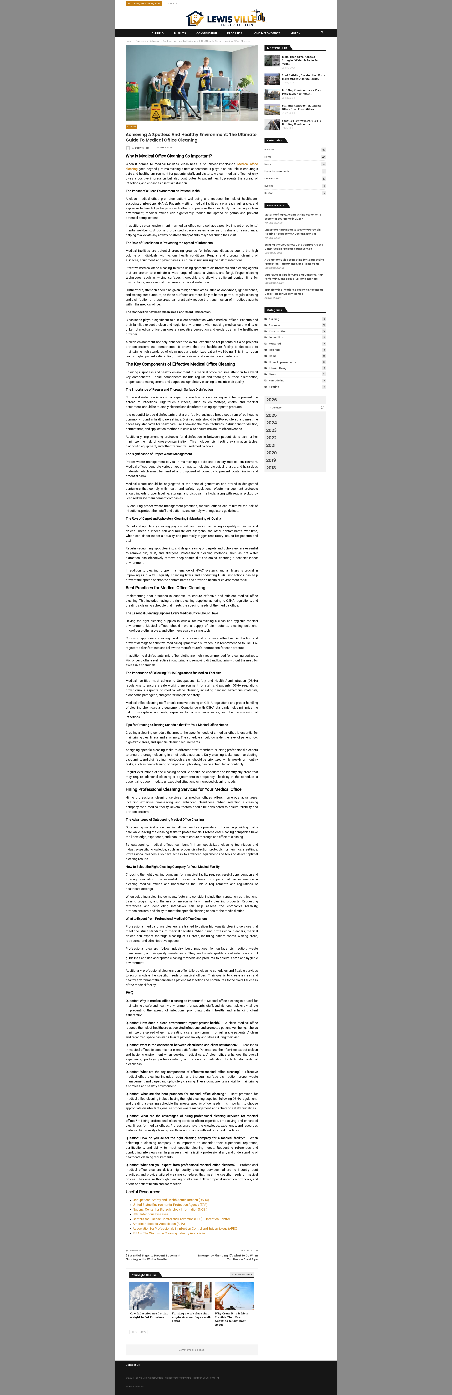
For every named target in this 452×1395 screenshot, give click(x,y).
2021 (271, 445)
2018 (271, 468)
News (267, 164)
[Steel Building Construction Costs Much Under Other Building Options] (272, 79)
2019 (271, 460)
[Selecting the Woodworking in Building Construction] (272, 124)
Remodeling (276, 380)
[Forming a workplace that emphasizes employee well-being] (192, 1296)
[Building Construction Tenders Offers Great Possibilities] (272, 109)
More (294, 33)
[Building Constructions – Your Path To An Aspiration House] (272, 94)
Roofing (268, 193)
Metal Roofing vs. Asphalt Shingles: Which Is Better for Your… (300, 60)
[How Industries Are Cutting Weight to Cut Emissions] (149, 1296)
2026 (271, 400)
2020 (271, 453)
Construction (206, 33)
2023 (271, 430)
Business (180, 33)
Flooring (274, 350)
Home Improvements (266, 33)
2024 (271, 423)
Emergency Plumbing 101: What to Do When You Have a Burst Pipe (228, 1257)
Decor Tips (234, 33)
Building (158, 33)
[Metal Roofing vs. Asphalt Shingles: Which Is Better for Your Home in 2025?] (272, 60)
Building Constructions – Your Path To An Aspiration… (301, 92)
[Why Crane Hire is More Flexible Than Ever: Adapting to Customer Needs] (234, 1296)
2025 (271, 415)
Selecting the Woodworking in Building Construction (301, 122)
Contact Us (171, 3)
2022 (271, 438)
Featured (275, 343)
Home (268, 156)
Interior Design (278, 368)
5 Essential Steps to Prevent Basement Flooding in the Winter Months (153, 1257)
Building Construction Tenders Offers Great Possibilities (301, 107)
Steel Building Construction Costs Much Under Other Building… (303, 76)
